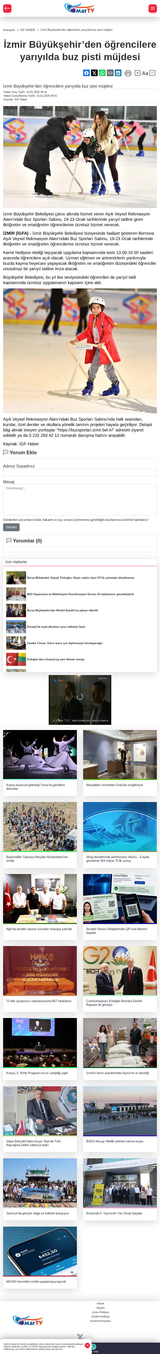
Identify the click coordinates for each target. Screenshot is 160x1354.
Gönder (11, 527)
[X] (80, 1337)
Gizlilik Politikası (100, 1316)
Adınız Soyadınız (19, 466)
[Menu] (153, 8)
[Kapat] (87, 1345)
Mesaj (8, 482)
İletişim (101, 1307)
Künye (100, 1303)
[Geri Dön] (7, 8)
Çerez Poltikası (100, 1312)
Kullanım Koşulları (100, 1321)
